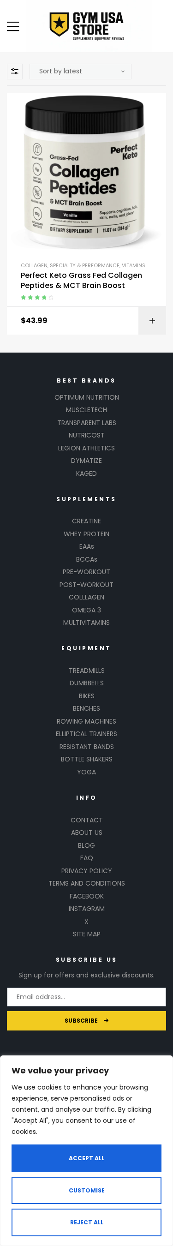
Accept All (86, 1158)
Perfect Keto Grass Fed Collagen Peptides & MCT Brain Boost (81, 280)
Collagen (34, 265)
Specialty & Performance (84, 265)
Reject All (86, 1222)
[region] (86, 1150)
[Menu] (13, 26)
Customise (87, 1190)
